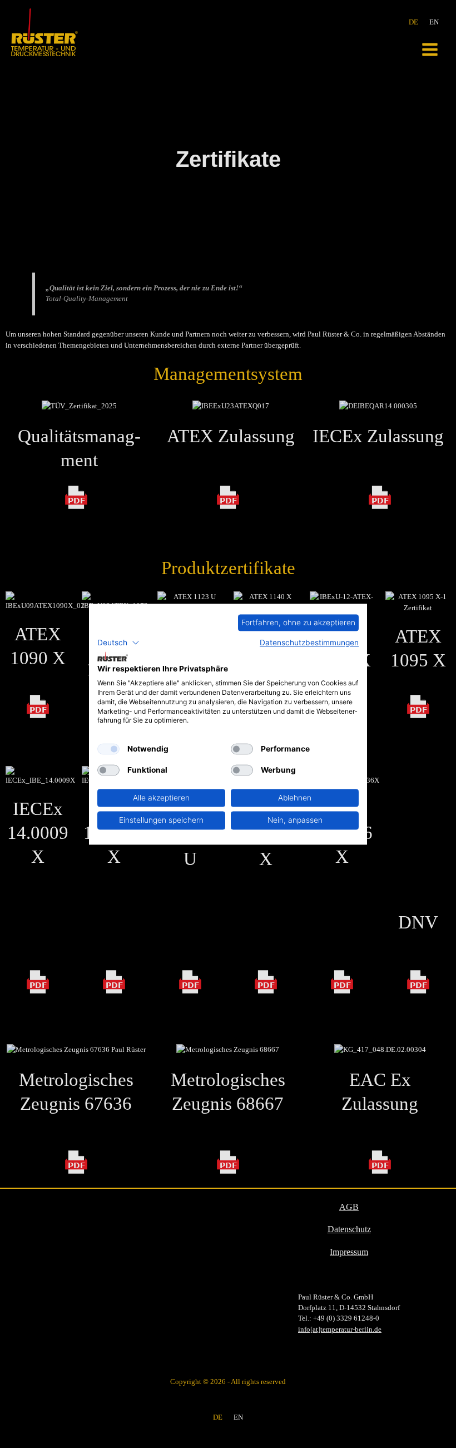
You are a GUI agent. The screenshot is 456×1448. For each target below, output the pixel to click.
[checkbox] (108, 749)
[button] (118, 643)
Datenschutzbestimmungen (309, 643)
